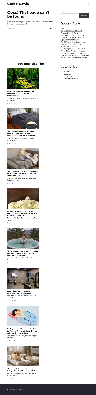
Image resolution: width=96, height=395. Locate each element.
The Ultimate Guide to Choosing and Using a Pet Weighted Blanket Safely (22, 370)
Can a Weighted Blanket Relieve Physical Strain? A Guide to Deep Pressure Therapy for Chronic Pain (73, 51)
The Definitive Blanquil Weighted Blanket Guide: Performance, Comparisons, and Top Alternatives (21, 133)
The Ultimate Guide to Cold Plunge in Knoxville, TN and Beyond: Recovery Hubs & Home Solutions (22, 253)
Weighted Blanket (71, 78)
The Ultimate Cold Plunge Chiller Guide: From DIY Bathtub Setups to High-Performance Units (74, 37)
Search (63, 11)
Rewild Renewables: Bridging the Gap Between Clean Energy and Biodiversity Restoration (73, 44)
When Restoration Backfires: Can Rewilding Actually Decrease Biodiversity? (20, 94)
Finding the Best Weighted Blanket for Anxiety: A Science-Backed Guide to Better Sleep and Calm (22, 331)
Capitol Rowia (18, 4)
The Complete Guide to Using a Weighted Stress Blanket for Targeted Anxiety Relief (72, 31)
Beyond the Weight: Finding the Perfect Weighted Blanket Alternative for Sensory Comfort (22, 213)
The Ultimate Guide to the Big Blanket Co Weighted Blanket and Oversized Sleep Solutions (22, 173)
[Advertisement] (30, 44)
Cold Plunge (69, 72)
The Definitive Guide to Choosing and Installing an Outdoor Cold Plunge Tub (75, 58)
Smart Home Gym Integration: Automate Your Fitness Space (19, 292)
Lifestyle (67, 74)
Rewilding (68, 76)
